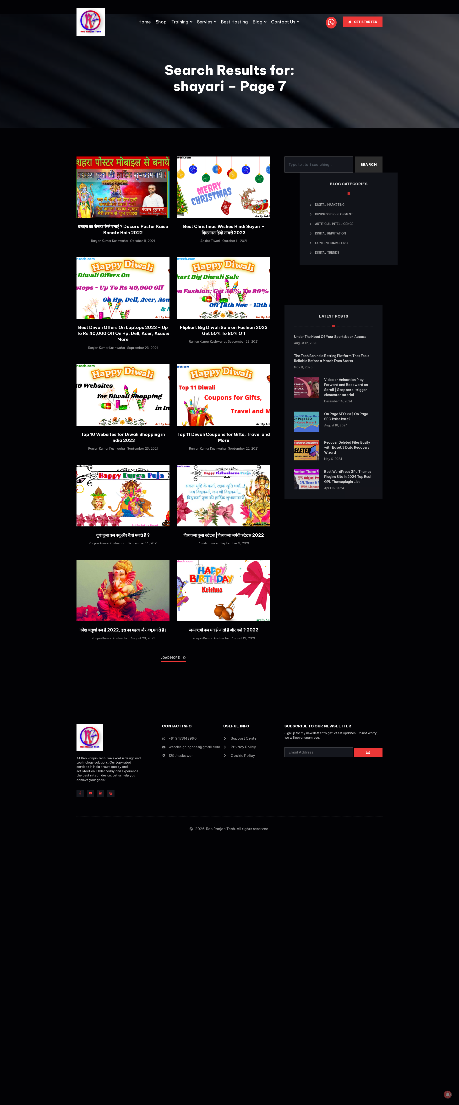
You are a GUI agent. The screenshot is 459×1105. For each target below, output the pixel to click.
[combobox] (318, 164)
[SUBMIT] (368, 752)
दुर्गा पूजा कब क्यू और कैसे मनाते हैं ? (123, 535)
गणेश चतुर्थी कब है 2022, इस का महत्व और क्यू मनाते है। (123, 630)
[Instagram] (111, 793)
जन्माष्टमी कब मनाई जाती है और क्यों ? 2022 (223, 630)
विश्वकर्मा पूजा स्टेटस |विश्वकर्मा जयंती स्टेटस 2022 (224, 535)
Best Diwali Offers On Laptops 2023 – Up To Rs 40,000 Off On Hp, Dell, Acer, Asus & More (123, 333)
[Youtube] (90, 793)
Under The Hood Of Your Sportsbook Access (330, 306)
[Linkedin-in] (100, 793)
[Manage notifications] (448, 1094)
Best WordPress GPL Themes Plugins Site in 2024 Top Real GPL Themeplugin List (347, 446)
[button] (173, 659)
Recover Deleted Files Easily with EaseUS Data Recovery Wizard (347, 417)
